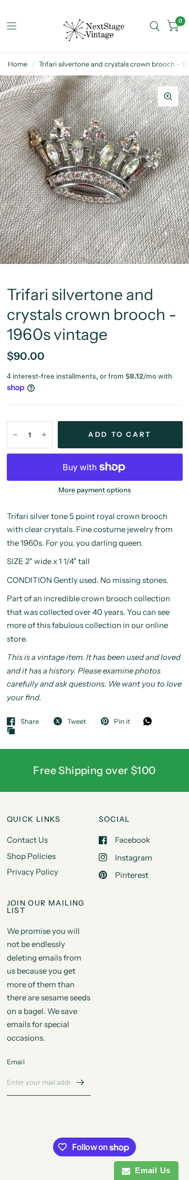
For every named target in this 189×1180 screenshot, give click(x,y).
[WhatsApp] (150, 721)
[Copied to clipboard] (13, 731)
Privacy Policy (32, 872)
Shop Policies (31, 856)
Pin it (122, 721)
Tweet (76, 721)
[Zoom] (168, 96)
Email (16, 1061)
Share (29, 721)
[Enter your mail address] (80, 1082)
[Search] (154, 26)
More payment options (94, 489)
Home (17, 64)
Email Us (150, 1170)
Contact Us (27, 840)
